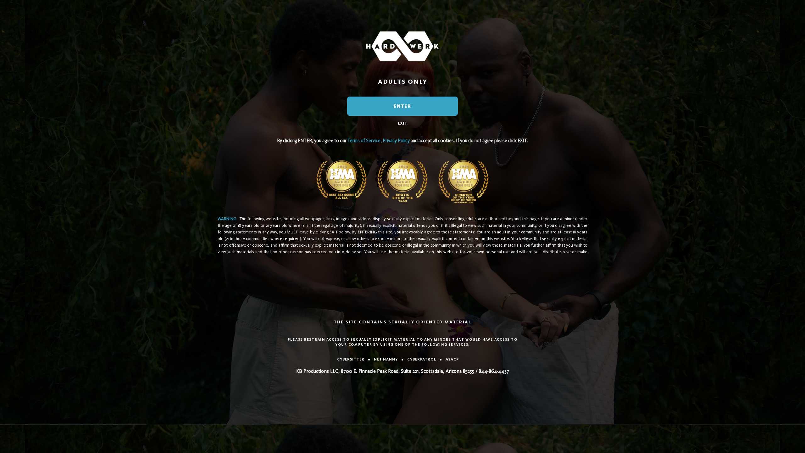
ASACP (452, 359)
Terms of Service (363, 140)
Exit (402, 123)
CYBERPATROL (421, 359)
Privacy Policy (396, 140)
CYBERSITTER (350, 359)
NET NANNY (386, 359)
